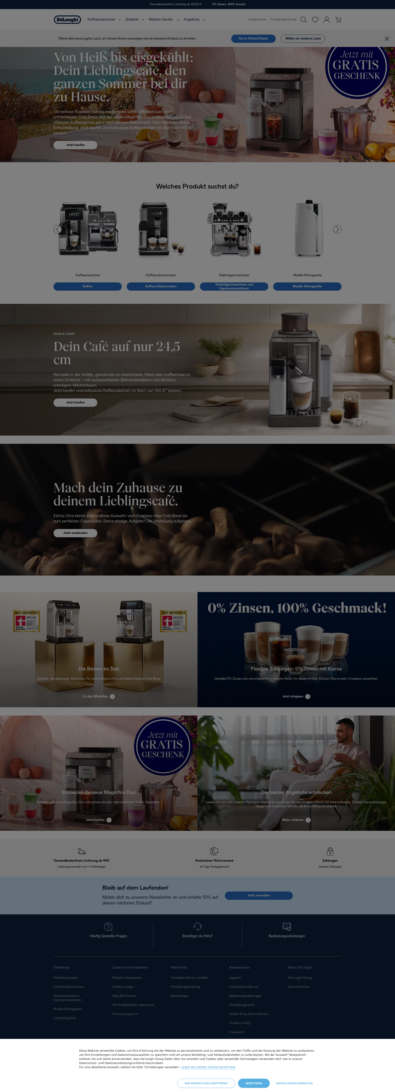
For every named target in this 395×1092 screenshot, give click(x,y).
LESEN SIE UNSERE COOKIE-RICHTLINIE (208, 1067)
